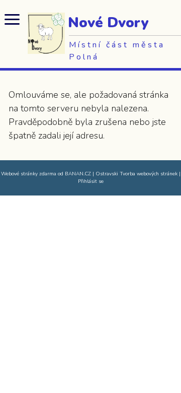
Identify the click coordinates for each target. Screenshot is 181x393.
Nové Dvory (108, 22)
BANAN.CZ (78, 173)
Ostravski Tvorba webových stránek (136, 173)
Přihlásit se (91, 181)
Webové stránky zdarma (28, 173)
